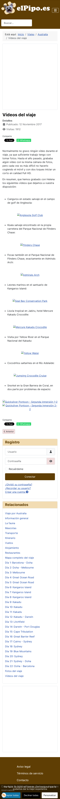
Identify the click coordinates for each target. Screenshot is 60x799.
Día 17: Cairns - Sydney (18, 641)
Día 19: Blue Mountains (18, 651)
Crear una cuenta (15, 491)
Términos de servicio (30, 773)
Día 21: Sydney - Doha (18, 661)
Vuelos (9, 542)
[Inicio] (26, 7)
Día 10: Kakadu (13, 606)
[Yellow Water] (30, 353)
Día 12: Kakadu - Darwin (19, 616)
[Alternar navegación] (55, 10)
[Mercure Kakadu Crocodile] (30, 326)
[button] (4, 795)
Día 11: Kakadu (13, 611)
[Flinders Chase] (30, 244)
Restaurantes (12, 552)
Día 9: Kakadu (13, 602)
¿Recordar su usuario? (18, 488)
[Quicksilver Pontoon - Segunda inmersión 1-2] (30, 401)
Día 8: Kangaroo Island (18, 597)
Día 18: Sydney (13, 646)
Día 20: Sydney (14, 656)
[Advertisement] (30, 76)
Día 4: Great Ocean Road (19, 577)
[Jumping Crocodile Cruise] (30, 375)
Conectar (30, 476)
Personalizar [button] (50, 795)
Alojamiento (12, 547)
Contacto (23, 780)
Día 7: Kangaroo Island (18, 592)
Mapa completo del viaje (19, 557)
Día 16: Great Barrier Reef (20, 636)
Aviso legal (23, 766)
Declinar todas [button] (31, 795)
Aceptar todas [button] (11, 795)
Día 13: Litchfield (14, 621)
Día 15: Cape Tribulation (19, 631)
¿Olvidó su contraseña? (18, 484)
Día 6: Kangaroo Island (18, 587)
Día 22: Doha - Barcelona (19, 666)
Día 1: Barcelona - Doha (18, 562)
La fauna (10, 523)
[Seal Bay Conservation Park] (30, 300)
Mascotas (10, 528)
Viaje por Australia (15, 513)
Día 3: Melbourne (15, 572)
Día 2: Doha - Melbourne (19, 567)
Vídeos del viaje (14, 675)
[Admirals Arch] (30, 274)
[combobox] (16, 22)
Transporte (11, 533)
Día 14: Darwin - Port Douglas (22, 626)
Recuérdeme (16, 468)
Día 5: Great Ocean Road (19, 582)
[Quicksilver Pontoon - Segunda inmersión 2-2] (30, 407)
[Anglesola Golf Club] (30, 215)
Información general (16, 518)
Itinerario (10, 537)
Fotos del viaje (13, 671)
